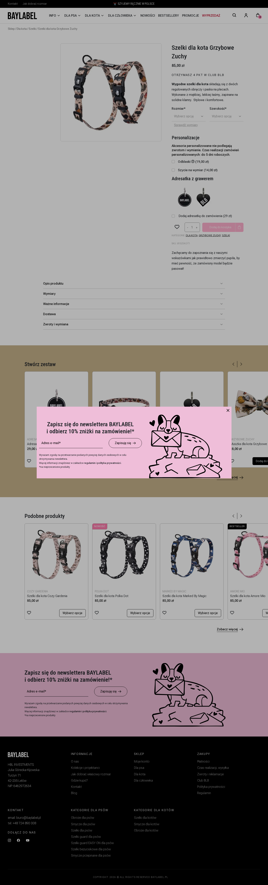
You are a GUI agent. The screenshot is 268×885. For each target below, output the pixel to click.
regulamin (90, 463)
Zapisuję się (123, 443)
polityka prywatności (109, 463)
